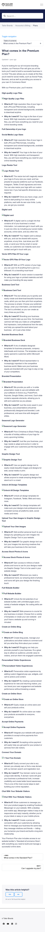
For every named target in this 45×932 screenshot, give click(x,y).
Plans (35, 25)
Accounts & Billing (22, 25)
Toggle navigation (9, 36)
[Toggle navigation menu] (41, 5)
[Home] (7, 4)
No (18, 894)
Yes (10, 894)
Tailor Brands (7, 25)
